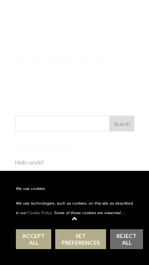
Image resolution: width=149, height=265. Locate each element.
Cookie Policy (39, 213)
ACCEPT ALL (33, 239)
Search (122, 123)
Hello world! (29, 162)
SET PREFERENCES (81, 239)
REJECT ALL (126, 239)
